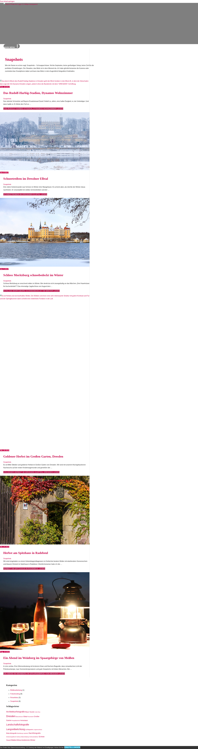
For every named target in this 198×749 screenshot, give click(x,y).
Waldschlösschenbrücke (20, 740)
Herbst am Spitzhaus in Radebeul (25, 553)
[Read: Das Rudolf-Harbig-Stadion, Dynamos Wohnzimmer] (45, 84)
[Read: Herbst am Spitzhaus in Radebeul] (51, 544)
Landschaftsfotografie (17, 724)
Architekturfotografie (15, 712)
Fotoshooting (15, 694)
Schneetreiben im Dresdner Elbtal (25, 178)
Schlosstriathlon (33, 737)
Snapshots (7, 99)
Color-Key (37, 712)
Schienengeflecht (11, 737)
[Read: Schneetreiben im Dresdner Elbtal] (51, 170)
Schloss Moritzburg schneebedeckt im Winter (33, 275)
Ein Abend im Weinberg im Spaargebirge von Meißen (38, 658)
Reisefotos (14, 697)
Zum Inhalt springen (7, 1)
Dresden (10, 716)
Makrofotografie (11, 733)
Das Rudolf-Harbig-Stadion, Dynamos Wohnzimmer (38, 93)
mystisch (26, 733)
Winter (32, 740)
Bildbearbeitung (16, 690)
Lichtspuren (29, 729)
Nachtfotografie (35, 733)
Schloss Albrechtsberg (22, 737)
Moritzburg (20, 733)
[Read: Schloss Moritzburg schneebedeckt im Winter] (51, 266)
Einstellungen (72, 747)
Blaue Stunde (29, 712)
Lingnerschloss (38, 729)
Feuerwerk (31, 716)
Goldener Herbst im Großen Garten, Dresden (33, 456)
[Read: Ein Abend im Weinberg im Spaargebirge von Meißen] (51, 649)
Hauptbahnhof (16, 720)
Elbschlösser (19, 716)
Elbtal (25, 716)
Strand (8, 740)
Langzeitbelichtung (15, 729)
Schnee (41, 737)
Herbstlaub (24, 720)
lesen (33, 109)
